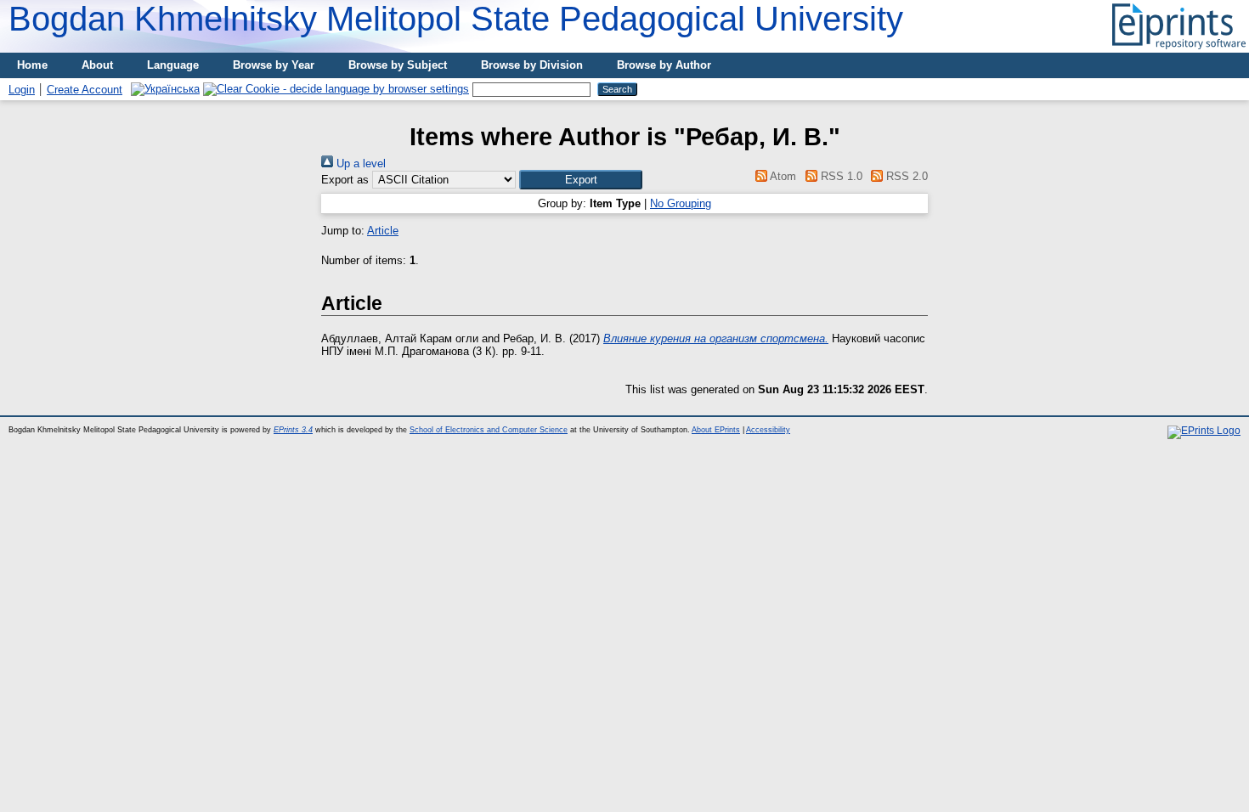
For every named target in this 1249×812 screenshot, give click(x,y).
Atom (781, 176)
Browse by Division (532, 65)
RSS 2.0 (905, 176)
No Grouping (680, 203)
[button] (580, 179)
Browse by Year (273, 65)
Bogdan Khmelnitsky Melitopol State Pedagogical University (455, 18)
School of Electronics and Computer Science (489, 430)
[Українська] (165, 88)
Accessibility (768, 430)
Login (21, 89)
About (97, 65)
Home (32, 65)
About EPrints (716, 430)
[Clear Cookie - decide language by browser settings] (336, 88)
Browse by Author (664, 65)
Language (173, 65)
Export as (345, 179)
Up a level (359, 163)
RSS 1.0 (839, 176)
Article (382, 230)
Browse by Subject (397, 65)
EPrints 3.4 (293, 430)
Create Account (84, 89)
